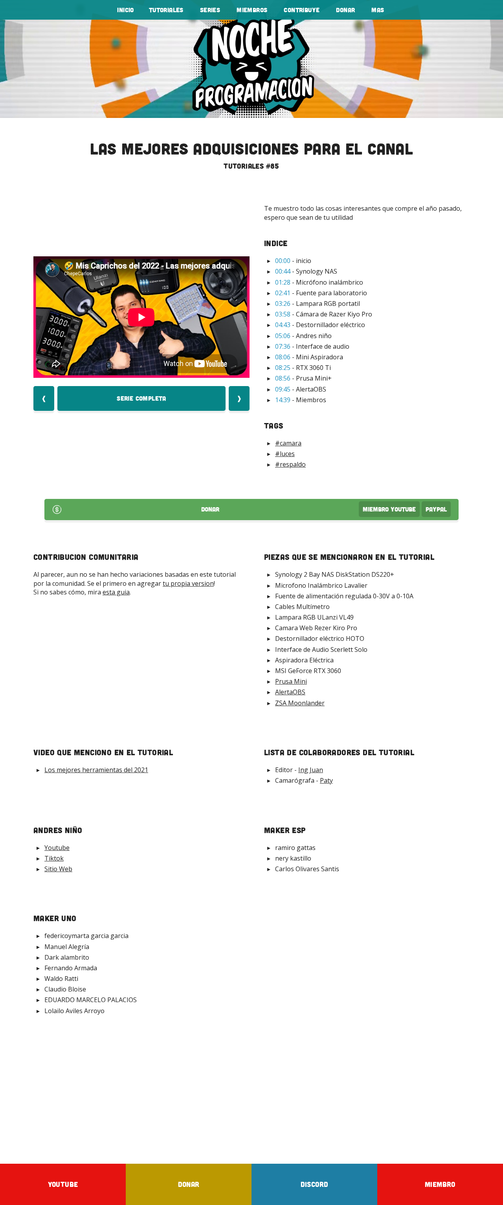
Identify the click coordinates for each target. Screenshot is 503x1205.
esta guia (116, 592)
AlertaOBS (290, 692)
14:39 (282, 400)
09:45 (282, 389)
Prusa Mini (291, 681)
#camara (288, 443)
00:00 (282, 260)
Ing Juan (310, 769)
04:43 (282, 324)
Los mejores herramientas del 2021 (96, 769)
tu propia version (188, 583)
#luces (285, 453)
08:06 (282, 357)
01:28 (282, 282)
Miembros (252, 10)
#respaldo (290, 464)
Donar (345, 10)
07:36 (282, 346)
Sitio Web (58, 869)
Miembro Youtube (389, 509)
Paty (326, 780)
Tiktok (54, 858)
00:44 (282, 271)
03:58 (282, 314)
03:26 (282, 303)
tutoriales (166, 10)
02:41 (282, 293)
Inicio (125, 10)
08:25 (282, 367)
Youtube (57, 847)
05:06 (282, 335)
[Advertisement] (251, 1089)
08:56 (282, 378)
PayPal (436, 509)
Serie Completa (141, 398)
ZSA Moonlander (300, 703)
